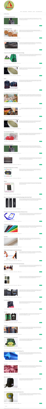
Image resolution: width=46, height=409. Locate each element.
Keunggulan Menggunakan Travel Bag (11, 167)
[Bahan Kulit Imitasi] (11, 378)
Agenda (5, 181)
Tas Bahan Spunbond (7, 224)
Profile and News (14, 25)
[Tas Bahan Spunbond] (11, 225)
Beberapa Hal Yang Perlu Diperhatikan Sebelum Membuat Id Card (15, 211)
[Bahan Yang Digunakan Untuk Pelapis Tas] (11, 67)
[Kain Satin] (11, 365)
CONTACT (34, 11)
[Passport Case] (11, 289)
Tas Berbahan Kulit (7, 106)
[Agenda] (9, 182)
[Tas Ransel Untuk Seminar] (11, 145)
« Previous (6, 406)
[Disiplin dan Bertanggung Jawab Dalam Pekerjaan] (10, 251)
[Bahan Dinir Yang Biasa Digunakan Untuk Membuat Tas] (11, 352)
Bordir (5, 78)
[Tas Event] (11, 313)
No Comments (18, 25)
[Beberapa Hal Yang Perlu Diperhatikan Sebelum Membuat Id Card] (11, 213)
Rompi (5, 274)
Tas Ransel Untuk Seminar (8, 144)
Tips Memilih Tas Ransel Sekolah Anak (11, 337)
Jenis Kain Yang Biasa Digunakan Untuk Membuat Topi (14, 391)
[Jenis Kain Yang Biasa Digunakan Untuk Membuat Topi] (11, 393)
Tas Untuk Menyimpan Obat (9, 131)
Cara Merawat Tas (7, 300)
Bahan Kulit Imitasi (7, 377)
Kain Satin (6, 364)
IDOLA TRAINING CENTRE (39, 11)
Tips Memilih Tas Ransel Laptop (9, 16)
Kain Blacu (6, 236)
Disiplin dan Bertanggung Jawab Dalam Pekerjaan (13, 250)
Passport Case (6, 288)
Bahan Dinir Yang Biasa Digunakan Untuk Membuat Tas (14, 351)
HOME (21, 11)
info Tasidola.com (6, 25)
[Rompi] (7, 276)
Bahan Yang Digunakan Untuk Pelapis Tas (11, 66)
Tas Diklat (5, 325)
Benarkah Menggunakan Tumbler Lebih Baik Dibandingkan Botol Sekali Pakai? (18, 197)
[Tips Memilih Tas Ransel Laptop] (11, 18)
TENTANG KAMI (30, 11)
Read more (41, 25)
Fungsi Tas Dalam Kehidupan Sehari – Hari (11, 41)
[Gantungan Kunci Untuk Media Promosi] (11, 94)
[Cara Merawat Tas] (11, 301)
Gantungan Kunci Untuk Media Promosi (11, 93)
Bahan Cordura (6, 156)
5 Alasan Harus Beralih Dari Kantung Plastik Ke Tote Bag (14, 52)
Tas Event (5, 312)
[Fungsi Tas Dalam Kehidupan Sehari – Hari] (11, 42)
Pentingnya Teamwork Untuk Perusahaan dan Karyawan (14, 263)
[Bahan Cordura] (8, 157)
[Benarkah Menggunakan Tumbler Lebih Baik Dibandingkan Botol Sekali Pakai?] (11, 198)
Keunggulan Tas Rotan (8, 28)
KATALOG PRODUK (25, 11)
